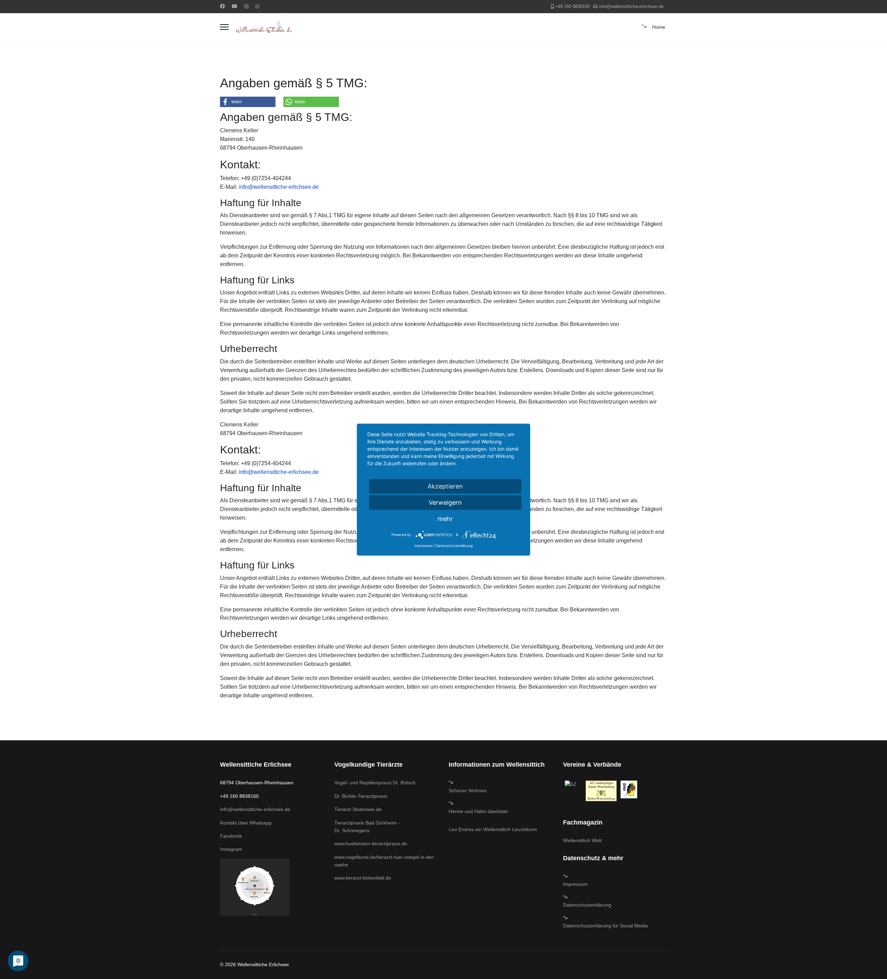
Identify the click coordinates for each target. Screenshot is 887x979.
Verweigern (445, 502)
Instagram (231, 849)
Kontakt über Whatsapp (246, 823)
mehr (445, 518)
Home (658, 27)
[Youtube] (234, 6)
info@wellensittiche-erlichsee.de (631, 6)
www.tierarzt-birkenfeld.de (362, 878)
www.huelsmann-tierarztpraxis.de (370, 843)
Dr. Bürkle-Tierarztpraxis (360, 796)
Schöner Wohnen (468, 790)
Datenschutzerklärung (454, 546)
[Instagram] (246, 6)
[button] (247, 102)
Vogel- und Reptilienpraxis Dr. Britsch (374, 782)
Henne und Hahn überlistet (478, 811)
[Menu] (224, 27)
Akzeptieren (445, 486)
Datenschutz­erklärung (587, 905)
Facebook (231, 836)
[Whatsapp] (257, 6)
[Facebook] (222, 6)
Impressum (575, 884)
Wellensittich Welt (582, 840)
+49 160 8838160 (572, 6)
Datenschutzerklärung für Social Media (605, 925)
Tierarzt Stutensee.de (357, 809)
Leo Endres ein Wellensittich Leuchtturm (493, 829)
